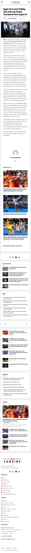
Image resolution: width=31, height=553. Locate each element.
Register (5, 484)
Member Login (6, 482)
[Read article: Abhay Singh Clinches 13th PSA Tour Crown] (5, 366)
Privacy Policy (6, 490)
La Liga (4, 507)
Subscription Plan (7, 486)
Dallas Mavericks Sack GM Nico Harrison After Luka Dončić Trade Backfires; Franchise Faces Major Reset (18, 274)
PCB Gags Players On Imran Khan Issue (17, 358)
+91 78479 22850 (7, 536)
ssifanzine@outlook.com (9, 539)
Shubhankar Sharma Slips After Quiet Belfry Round (14, 387)
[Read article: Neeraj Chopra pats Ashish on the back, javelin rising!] (5, 269)
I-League (5, 519)
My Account (5, 480)
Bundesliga (5, 515)
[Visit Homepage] (15, 2)
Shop (4, 478)
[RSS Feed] (19, 257)
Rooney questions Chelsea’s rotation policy (18, 284)
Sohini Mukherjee (11, 18)
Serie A (4, 513)
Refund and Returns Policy (9, 494)
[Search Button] (29, 2)
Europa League (6, 511)
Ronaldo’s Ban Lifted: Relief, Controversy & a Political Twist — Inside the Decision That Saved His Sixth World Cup (18, 280)
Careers (14, 548)
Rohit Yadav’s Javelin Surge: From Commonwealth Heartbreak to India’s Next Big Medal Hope (18, 352)
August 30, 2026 (7, 192)
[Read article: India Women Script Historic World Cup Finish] (15, 203)
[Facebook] (10, 257)
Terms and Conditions (7, 488)
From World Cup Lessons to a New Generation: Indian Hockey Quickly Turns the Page (18, 333)
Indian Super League (8, 502)
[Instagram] (13, 257)
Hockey (5, 234)
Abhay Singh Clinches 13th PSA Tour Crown (18, 364)
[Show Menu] (1, 2)
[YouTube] (16, 257)
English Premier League (9, 505)
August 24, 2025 (21, 18)
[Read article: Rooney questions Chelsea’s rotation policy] (5, 286)
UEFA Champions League (9, 509)
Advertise (8, 548)
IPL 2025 (5, 500)
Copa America (6, 521)
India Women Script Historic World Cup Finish (14, 214)
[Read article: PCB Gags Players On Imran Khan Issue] (5, 360)
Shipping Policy (7, 492)
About (2, 548)
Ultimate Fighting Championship (10, 517)
